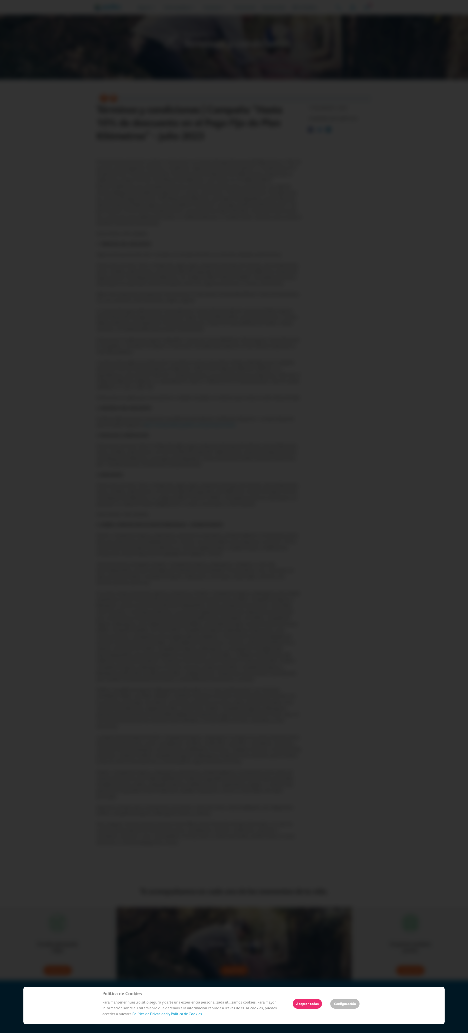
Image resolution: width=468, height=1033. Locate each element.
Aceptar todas (307, 1004)
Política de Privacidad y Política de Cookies (167, 1014)
